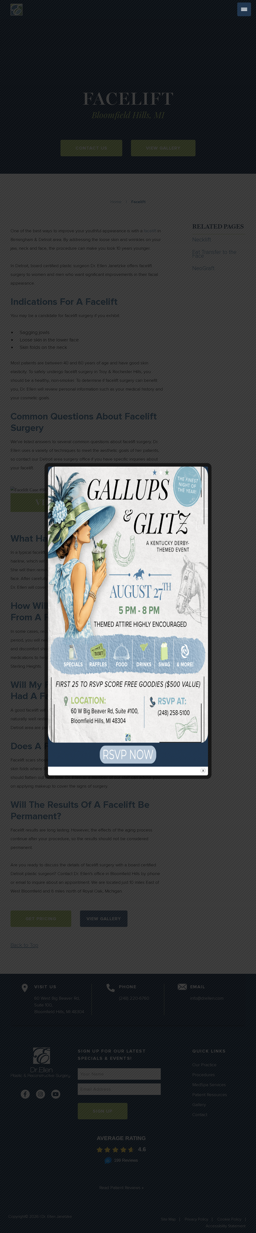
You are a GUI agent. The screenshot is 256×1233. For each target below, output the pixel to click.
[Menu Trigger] (244, 9)
